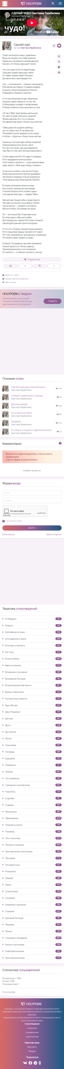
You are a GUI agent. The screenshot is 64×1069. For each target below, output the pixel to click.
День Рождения (32, 711)
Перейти (52, 301)
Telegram (32, 1051)
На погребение (32, 778)
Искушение (32, 745)
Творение (32, 924)
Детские (32, 718)
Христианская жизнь (32, 957)
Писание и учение (32, 824)
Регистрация (8, 534)
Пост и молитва (32, 838)
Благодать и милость (32, 645)
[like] (10, 266)
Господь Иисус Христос (32, 698)
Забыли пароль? (54, 534)
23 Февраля (32, 618)
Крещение (32, 758)
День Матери (32, 705)
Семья (32, 884)
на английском (32, 1036)
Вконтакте (32, 1047)
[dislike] (39, 266)
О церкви (32, 805)
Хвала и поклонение (32, 944)
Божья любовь (32, 658)
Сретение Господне (32, 918)
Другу (32, 725)
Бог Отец (32, 652)
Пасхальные (32, 811)
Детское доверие (19, 404)
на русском (32, 1028)
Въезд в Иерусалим (32, 692)
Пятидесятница (32, 864)
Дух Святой (32, 731)
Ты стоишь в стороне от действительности (31, 430)
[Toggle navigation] (60, 3)
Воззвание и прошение (32, 672)
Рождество (32, 871)
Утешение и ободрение (32, 938)
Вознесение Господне (32, 678)
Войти (32, 527)
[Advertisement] (32, 342)
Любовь (32, 771)
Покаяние (32, 831)
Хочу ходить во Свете (21, 412)
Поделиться (33, 259)
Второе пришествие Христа (32, 685)
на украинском (32, 1032)
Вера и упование (32, 665)
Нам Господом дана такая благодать (28, 387)
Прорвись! (16, 421)
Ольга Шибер (8, 992)
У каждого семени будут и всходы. (27, 395)
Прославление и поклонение (32, 851)
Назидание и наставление (32, 785)
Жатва (32, 738)
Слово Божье (32, 891)
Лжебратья (32, 765)
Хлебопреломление (32, 951)
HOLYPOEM (10, 294)
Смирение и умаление (32, 904)
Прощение (32, 858)
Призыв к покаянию (32, 844)
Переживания (32, 818)
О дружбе (32, 798)
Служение (32, 898)
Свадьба (32, 878)
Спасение (32, 911)
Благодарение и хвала (32, 638)
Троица (32, 931)
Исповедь (32, 751)
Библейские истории (32, 632)
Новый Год (32, 791)
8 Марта (32, 625)
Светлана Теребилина (30, 47)
